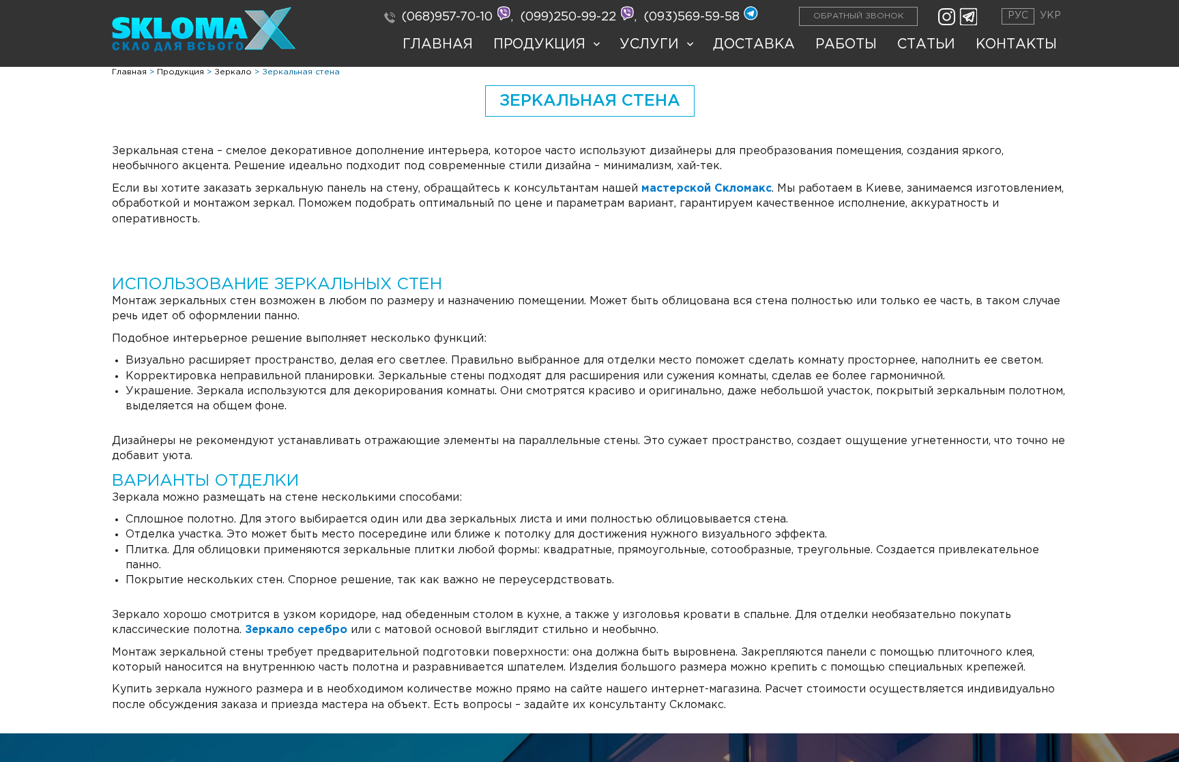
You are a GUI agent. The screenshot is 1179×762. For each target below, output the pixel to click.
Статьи (926, 44)
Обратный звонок (858, 16)
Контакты (1016, 44)
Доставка (754, 44)
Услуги (649, 44)
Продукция (539, 44)
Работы (846, 44)
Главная (438, 44)
